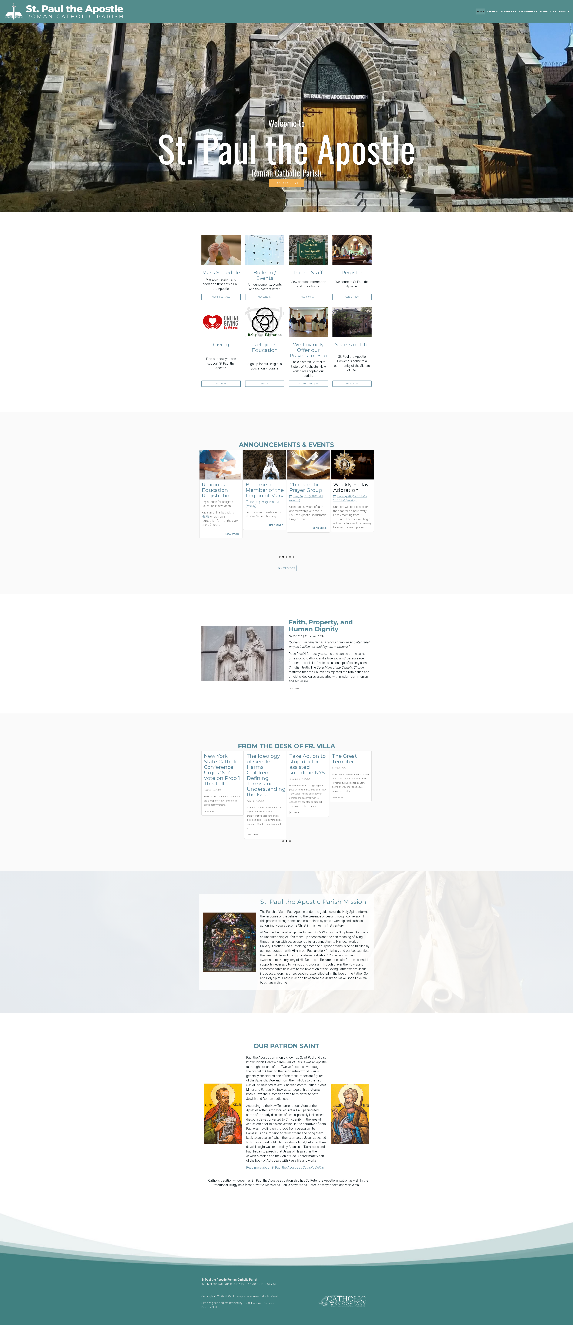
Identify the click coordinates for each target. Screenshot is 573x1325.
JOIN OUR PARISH (286, 183)
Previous (195, 465)
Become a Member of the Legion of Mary (221, 490)
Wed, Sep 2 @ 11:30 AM (352, 496)
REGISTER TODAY (352, 297)
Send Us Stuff (209, 1307)
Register (351, 272)
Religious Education (265, 347)
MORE (283, 568)
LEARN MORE (352, 384)
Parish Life (507, 11)
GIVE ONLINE (221, 384)
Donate (564, 11)
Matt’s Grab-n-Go (351, 487)
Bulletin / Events (264, 275)
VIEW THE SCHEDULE (221, 297)
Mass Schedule (221, 272)
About (491, 11)
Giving (221, 345)
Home (480, 11)
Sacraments (527, 11)
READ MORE (232, 525)
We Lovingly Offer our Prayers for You (308, 350)
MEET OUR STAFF (308, 297)
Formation (547, 11)
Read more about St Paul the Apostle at (285, 1167)
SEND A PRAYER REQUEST (308, 384)
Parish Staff (308, 272)
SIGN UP (264, 384)
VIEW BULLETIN (264, 297)
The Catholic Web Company (258, 1303)
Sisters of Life (352, 345)
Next (378, 465)
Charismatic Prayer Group (261, 487)
